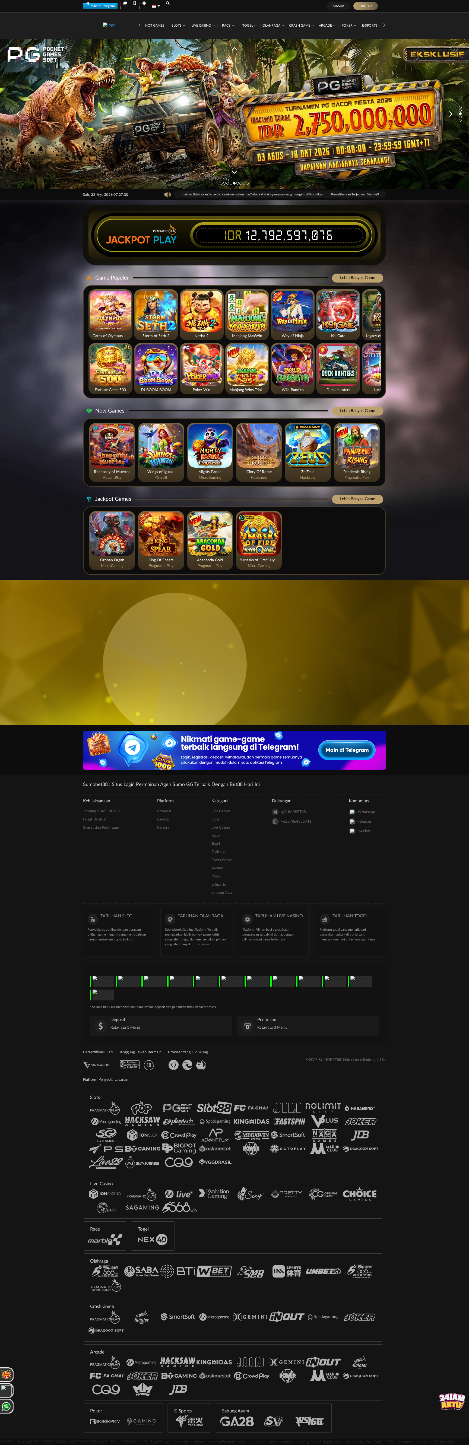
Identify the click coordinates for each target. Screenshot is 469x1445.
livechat (364, 831)
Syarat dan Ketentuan (101, 827)
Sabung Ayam (222, 893)
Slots (177, 25)
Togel (248, 25)
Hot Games (154, 25)
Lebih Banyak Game (357, 278)
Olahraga (271, 25)
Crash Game (300, 25)
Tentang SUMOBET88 (101, 811)
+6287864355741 (296, 821)
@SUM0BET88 (293, 812)
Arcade (326, 25)
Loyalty (163, 819)
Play (165, 240)
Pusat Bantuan (95, 819)
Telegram (365, 821)
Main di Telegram (102, 6)
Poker (347, 25)
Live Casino (202, 25)
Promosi (164, 811)
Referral (163, 827)
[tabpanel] (234, 114)
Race (226, 25)
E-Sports (370, 25)
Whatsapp (366, 812)
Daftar (365, 6)
